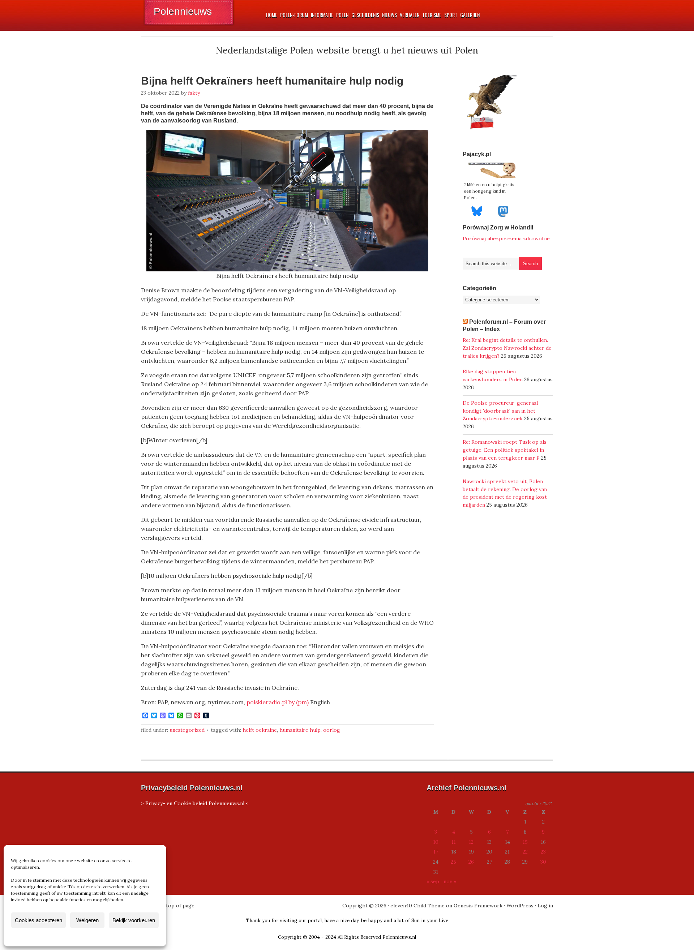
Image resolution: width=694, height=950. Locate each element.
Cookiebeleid (63, 937)
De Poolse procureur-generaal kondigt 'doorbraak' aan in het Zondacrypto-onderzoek (500, 411)
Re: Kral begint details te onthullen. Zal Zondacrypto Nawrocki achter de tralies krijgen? (507, 348)
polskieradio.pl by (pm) (278, 702)
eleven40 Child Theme (417, 905)
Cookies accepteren (38, 920)
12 (471, 842)
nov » (450, 881)
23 (543, 851)
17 (435, 851)
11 (453, 842)
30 (543, 862)
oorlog (331, 730)
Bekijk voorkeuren (133, 920)
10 (435, 842)
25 (453, 862)
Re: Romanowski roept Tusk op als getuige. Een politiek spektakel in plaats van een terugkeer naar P (505, 450)
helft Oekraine (260, 730)
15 (525, 842)
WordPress (520, 905)
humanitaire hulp (300, 730)
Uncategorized (187, 730)
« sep (433, 881)
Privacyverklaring (98, 937)
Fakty (194, 93)
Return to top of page (167, 905)
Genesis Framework (478, 905)
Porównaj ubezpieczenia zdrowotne (506, 238)
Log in (545, 905)
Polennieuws (183, 11)
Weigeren (87, 920)
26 (471, 862)
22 (525, 851)
